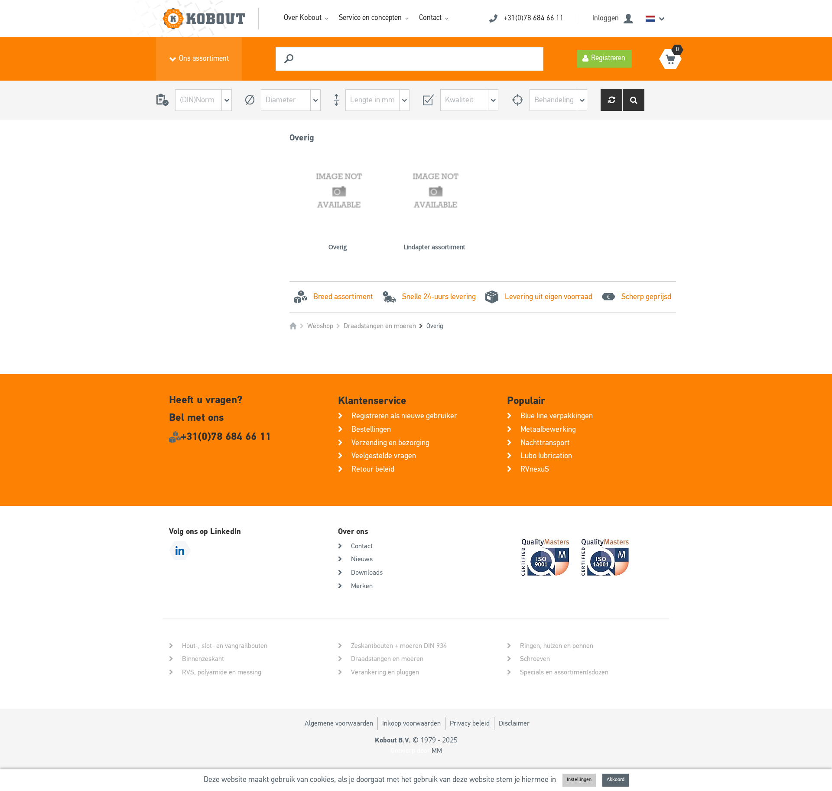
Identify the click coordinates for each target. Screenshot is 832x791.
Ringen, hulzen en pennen (556, 646)
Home (293, 326)
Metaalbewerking (548, 429)
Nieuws (362, 559)
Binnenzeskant (203, 659)
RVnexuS (534, 469)
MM (437, 751)
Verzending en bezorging (390, 443)
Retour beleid (372, 469)
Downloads (367, 573)
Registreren (608, 58)
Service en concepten (370, 18)
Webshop (320, 326)
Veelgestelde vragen (383, 456)
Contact (430, 18)
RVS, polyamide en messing (221, 672)
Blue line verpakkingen (556, 416)
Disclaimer (514, 723)
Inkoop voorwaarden (411, 723)
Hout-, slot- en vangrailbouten (224, 646)
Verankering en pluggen (385, 672)
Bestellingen (371, 429)
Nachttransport (545, 443)
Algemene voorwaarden (339, 723)
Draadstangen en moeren (380, 326)
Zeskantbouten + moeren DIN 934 (399, 646)
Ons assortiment (204, 58)
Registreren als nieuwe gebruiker (404, 416)
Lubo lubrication (546, 456)
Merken (362, 586)
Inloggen (605, 18)
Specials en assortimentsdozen (564, 672)
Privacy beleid (470, 723)
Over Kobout (303, 18)
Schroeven (535, 659)
